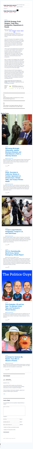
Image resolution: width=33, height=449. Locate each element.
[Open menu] (17, 10)
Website (21, 424)
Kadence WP (13, 438)
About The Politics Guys (20, 4)
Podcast (5, 19)
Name (21, 419)
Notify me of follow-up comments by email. (11, 427)
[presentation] (17, 129)
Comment (5, 416)
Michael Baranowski (8, 29)
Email (21, 421)
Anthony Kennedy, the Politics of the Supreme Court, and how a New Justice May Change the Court (13, 97)
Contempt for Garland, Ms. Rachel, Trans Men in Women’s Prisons (14, 359)
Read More (7, 192)
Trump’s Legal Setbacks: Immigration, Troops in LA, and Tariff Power (14, 231)
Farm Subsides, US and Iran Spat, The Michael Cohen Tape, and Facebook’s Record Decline (14, 307)
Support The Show (20, 6)
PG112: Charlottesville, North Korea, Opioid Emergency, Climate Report (14, 253)
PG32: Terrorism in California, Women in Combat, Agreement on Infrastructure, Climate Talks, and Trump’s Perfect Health (14, 176)
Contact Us (5, 8)
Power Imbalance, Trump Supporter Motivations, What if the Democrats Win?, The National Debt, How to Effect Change (12, 104)
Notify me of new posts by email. (9, 429)
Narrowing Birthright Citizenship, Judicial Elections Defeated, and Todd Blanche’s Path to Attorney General (13, 152)
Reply (4, 393)
